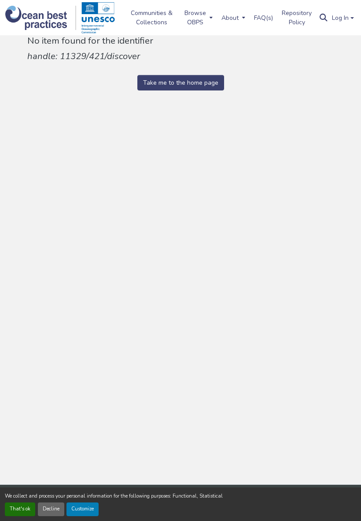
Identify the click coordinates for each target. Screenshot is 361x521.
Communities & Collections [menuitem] (152, 17)
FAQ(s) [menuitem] (263, 18)
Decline (51, 509)
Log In (340, 18)
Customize (82, 509)
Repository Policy (297, 17)
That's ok (20, 509)
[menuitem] (198, 17)
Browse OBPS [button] (195, 17)
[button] (40, 18)
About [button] (230, 18)
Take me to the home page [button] (180, 83)
